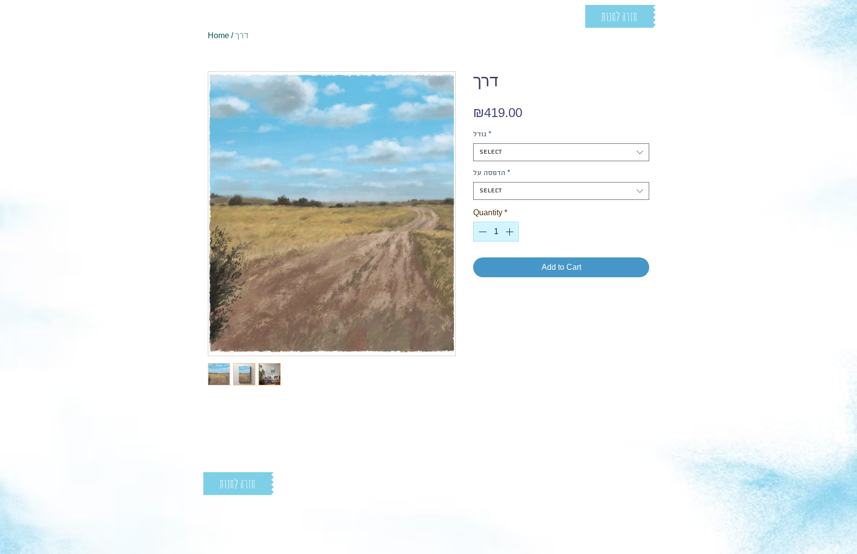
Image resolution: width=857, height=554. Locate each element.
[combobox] (561, 152)
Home (218, 35)
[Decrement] (482, 231)
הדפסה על (491, 173)
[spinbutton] (496, 231)
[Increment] (510, 231)
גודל (482, 134)
